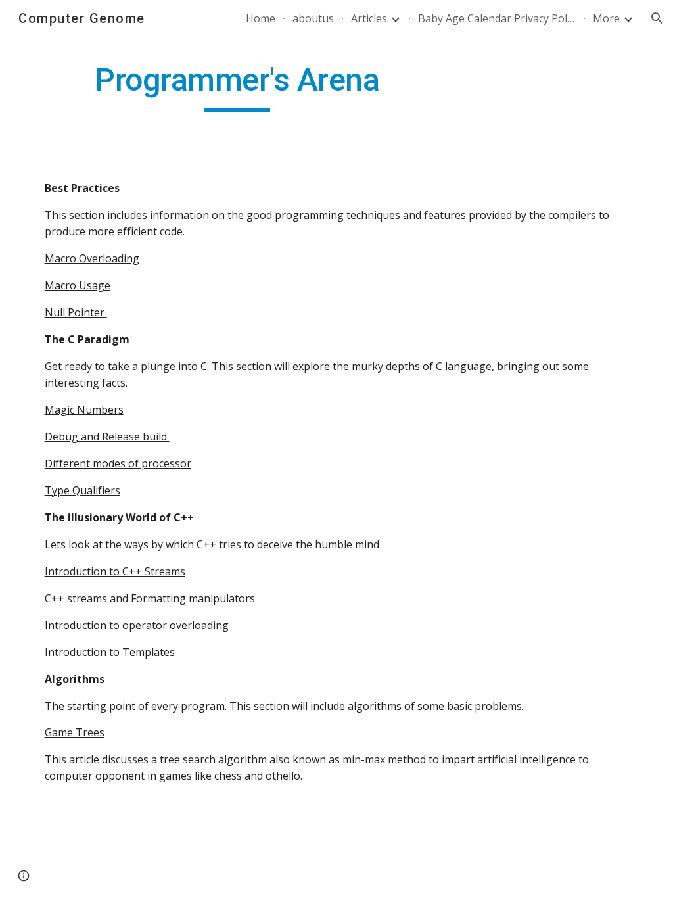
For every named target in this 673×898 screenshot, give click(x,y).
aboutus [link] (313, 18)
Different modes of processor (118, 463)
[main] (237, 86)
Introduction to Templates (110, 652)
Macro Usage (77, 285)
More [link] (606, 18)
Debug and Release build (107, 436)
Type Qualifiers (82, 490)
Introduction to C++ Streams (115, 571)
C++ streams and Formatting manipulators (150, 598)
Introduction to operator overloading (137, 625)
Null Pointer (76, 312)
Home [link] (260, 18)
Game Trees (74, 732)
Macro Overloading (92, 258)
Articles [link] (369, 18)
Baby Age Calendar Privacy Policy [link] (497, 18)
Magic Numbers (84, 409)
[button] (657, 18)
